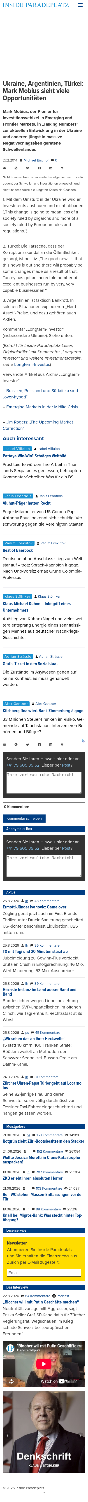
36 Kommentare (47, 945)
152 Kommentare (50, 1151)
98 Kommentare (48, 1209)
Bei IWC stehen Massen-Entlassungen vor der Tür (43, 1197)
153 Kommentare (50, 1135)
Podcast (62, 1296)
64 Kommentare (37, 1296)
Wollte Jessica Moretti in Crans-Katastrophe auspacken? (41, 1160)
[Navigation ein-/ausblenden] (80, 5)
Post (66, 765)
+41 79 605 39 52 (22, 765)
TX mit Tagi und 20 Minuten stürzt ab (35, 952)
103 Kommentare (49, 1188)
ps (27, 1032)
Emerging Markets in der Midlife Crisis (42, 406)
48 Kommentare (47, 901)
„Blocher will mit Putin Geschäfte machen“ (41, 1302)
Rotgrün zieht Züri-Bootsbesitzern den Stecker (43, 1141)
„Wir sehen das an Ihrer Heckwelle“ (34, 1039)
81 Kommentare (47, 1077)
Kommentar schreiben (24, 818)
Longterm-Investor (31, 364)
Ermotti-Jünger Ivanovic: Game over (34, 907)
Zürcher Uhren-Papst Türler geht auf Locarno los (42, 1086)
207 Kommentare (49, 1172)
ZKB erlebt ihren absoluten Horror (33, 1178)
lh (26, 901)
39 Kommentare (47, 983)
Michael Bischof (36, 160)
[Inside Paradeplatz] (36, 5)
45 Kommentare (47, 1032)
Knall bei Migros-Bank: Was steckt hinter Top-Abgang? (42, 1218)
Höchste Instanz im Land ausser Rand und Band (39, 992)
